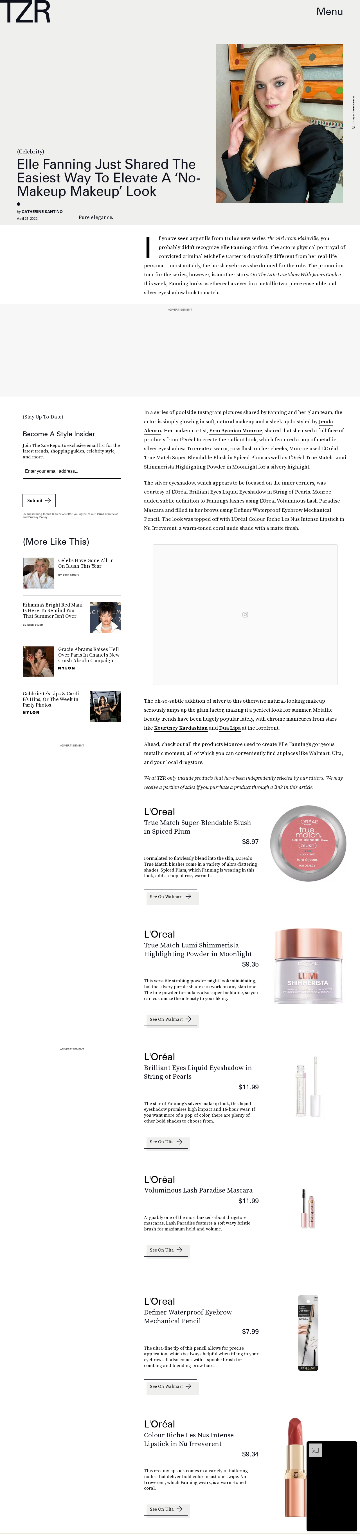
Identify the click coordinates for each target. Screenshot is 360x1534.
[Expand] (312, 1446)
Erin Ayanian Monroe (235, 430)
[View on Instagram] (245, 614)
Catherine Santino (42, 211)
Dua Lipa (230, 727)
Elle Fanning (235, 247)
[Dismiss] (351, 1446)
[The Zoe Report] (25, 11)
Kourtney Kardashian (181, 727)
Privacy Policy (38, 517)
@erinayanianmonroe (353, 112)
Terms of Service (107, 513)
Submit (34, 500)
